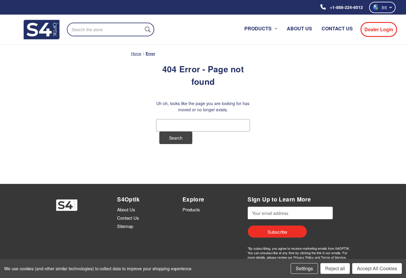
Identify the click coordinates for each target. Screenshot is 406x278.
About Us (299, 28)
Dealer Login (378, 29)
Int (384, 7)
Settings (304, 268)
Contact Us (337, 28)
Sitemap (125, 226)
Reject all (335, 268)
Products (258, 28)
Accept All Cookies (377, 268)
